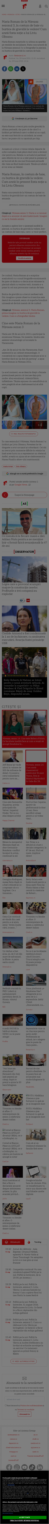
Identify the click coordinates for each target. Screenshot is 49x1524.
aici (28, 1492)
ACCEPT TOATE (24, 1517)
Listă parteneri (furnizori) (8, 1513)
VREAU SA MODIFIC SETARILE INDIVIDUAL (24, 1520)
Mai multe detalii (11, 1484)
